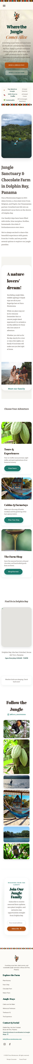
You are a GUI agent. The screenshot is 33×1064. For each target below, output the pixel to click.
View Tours (12, 468)
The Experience (7, 1016)
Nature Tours (6, 993)
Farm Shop (6, 984)
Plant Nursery (7, 980)
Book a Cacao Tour (16, 72)
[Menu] (4, 6)
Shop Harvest (13, 571)
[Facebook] (10, 1044)
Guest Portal (22, 1059)
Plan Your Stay (13, 520)
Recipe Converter (12, 1059)
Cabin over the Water (9, 1004)
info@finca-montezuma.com (12, 1039)
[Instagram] (4, 1044)
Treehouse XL (7, 1012)
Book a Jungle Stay (16, 65)
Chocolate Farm (7, 988)
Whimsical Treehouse (9, 1008)
